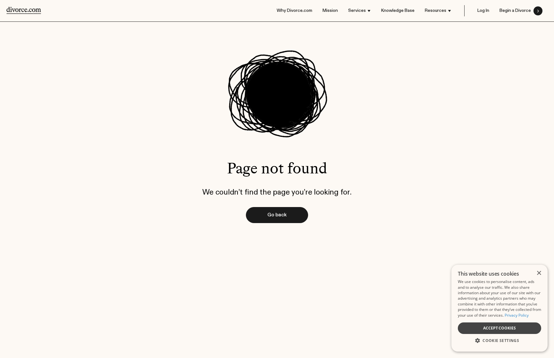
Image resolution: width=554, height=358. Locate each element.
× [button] (538, 273)
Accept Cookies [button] (499, 328)
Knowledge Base (398, 10)
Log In (483, 10)
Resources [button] (435, 10)
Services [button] (357, 10)
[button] (499, 340)
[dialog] (499, 308)
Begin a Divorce (515, 10)
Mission (330, 10)
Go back (277, 215)
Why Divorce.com (294, 10)
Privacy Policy (517, 315)
